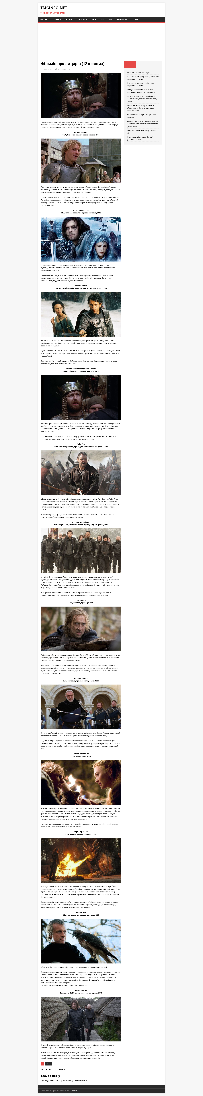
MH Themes (73, 1091)
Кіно (94, 19)
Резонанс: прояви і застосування (140, 72)
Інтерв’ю (57, 19)
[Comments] (155, 64)
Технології (82, 19)
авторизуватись (81, 1081)
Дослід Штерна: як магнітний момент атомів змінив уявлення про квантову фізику (142, 99)
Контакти (122, 19)
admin (57, 69)
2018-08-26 (47, 69)
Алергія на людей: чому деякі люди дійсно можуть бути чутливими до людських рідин (140, 108)
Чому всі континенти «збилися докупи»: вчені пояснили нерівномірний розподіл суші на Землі (142, 124)
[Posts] (130, 64)
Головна (44, 19)
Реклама (135, 19)
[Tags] (142, 64)
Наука (69, 19)
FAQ (110, 19)
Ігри (102, 19)
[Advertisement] (101, 43)
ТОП (48, 1064)
